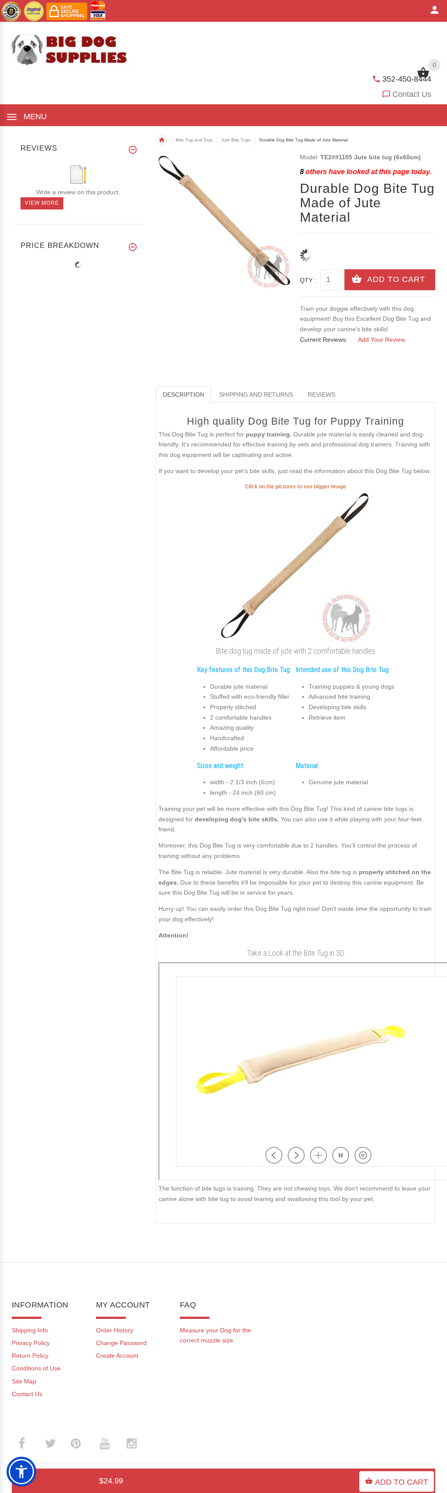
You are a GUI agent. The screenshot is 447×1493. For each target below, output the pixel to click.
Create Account (117, 1355)
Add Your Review (381, 339)
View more (42, 203)
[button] (21, 1471)
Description (183, 394)
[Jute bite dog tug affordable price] (295, 566)
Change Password (121, 1342)
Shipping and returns (256, 394)
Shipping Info (30, 1330)
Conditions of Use (36, 1368)
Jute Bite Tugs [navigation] (236, 139)
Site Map (24, 1381)
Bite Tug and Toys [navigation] (194, 139)
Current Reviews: (323, 339)
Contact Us (411, 94)
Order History (114, 1330)
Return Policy (30, 1355)
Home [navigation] (161, 140)
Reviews (321, 394)
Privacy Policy (31, 1342)
